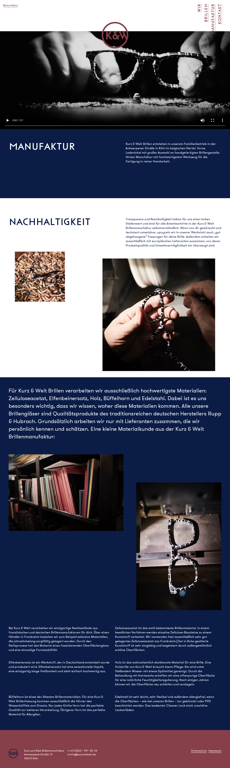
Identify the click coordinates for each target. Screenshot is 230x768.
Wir (199, 8)
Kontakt (219, 14)
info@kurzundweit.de (82, 754)
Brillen (206, 13)
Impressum (214, 750)
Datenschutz (199, 750)
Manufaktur (212, 19)
